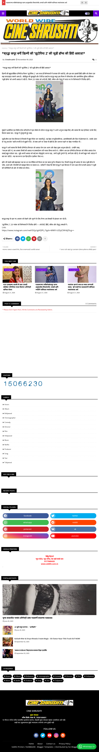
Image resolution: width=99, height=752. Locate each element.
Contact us (50, 743)
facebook (27, 515)
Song (6, 453)
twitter (75, 515)
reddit (75, 522)
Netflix (7, 445)
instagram (27, 536)
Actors (7, 404)
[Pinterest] (34, 238)
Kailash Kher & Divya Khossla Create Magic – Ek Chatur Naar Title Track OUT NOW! (47, 638)
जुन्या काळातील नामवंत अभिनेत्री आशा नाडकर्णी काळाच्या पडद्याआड (27, 617)
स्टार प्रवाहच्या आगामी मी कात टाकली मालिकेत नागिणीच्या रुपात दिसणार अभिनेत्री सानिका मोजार (17, 287)
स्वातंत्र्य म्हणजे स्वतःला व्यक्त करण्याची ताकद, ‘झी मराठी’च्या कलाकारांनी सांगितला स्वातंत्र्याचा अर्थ (81, 287)
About (40, 743)
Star (6, 458)
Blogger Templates (45, 747)
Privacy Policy (64, 743)
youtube (75, 536)
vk (75, 529)
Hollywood (8, 436)
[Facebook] (17, 238)
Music (7, 440)
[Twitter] (22, 238)
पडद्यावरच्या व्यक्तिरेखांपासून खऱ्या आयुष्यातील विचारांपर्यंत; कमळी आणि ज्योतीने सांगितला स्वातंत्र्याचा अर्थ (36, 2)
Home (4, 48)
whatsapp (27, 522)
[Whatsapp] (28, 238)
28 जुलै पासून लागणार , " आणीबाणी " (25, 627)
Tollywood (8, 462)
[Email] (39, 238)
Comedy (7, 422)
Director (7, 427)
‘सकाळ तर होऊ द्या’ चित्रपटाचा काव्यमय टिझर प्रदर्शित (30, 650)
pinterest (27, 529)
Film (6, 431)
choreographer (10, 418)
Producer (8, 449)
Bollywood (8, 413)
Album (7, 409)
